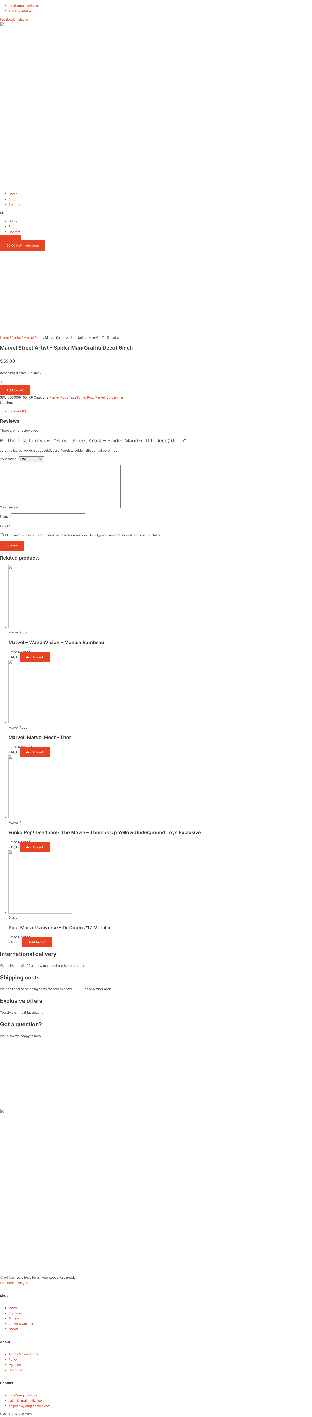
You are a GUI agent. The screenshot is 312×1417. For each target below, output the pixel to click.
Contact (14, 205)
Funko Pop (85, 397)
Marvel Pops (33, 338)
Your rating (9, 459)
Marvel (100, 397)
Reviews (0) (17, 411)
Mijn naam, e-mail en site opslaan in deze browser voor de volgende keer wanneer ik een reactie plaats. (83, 535)
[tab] (104, 411)
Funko (16, 338)
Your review (10, 507)
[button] (156, 213)
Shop (12, 199)
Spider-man (115, 397)
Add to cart (15, 390)
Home (12, 194)
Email (5, 526)
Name (5, 516)
